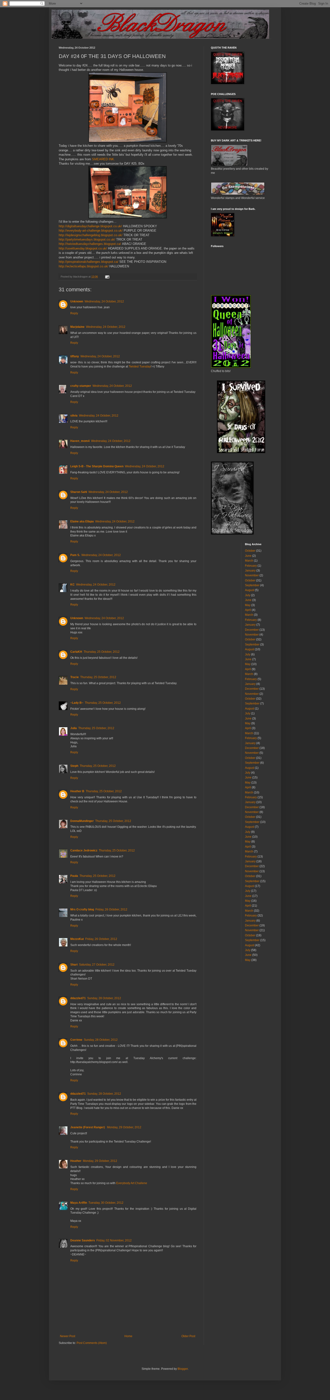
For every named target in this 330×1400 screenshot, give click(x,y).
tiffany (74, 356)
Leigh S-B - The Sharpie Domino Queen (96, 466)
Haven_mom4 (80, 441)
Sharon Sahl (78, 492)
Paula (74, 876)
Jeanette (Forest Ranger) (88, 1127)
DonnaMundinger (82, 821)
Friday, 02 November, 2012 (114, 1240)
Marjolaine (77, 327)
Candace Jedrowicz (83, 850)
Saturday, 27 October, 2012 (97, 964)
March (249, 560)
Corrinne (76, 1039)
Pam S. (75, 555)
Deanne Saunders (82, 1240)
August (249, 590)
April (248, 610)
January (250, 570)
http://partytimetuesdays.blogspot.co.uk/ (87, 239)
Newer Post (67, 1336)
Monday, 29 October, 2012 (124, 1127)
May (248, 605)
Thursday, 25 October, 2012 (102, 651)
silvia (74, 415)
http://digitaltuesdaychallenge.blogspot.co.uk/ (90, 226)
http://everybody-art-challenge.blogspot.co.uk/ (91, 230)
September (252, 585)
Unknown (76, 301)
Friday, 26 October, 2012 (111, 909)
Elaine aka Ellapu (82, 521)
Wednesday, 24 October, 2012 (104, 301)
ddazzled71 (78, 998)
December (252, 629)
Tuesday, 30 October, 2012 (105, 1202)
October (250, 550)
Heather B (77, 791)
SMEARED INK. (103, 159)
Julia (73, 728)
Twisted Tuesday (140, 366)
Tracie (74, 677)
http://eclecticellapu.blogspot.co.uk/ (83, 266)
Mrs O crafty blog (82, 909)
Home (128, 1336)
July (247, 595)
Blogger (183, 1369)
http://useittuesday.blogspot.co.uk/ (83, 248)
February (251, 565)
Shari (74, 964)
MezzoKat (77, 939)
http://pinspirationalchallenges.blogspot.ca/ (88, 262)
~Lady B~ (76, 702)
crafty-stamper (80, 386)
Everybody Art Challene (131, 1183)
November (252, 575)
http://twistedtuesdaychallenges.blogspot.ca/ (90, 244)
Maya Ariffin (78, 1202)
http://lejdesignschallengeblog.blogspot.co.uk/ (90, 235)
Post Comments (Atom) (92, 1343)
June (248, 555)
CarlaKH (76, 651)
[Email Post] (107, 276)
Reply (74, 313)
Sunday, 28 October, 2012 (104, 998)
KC (72, 584)
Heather (75, 1161)
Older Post (188, 1336)
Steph (74, 766)
